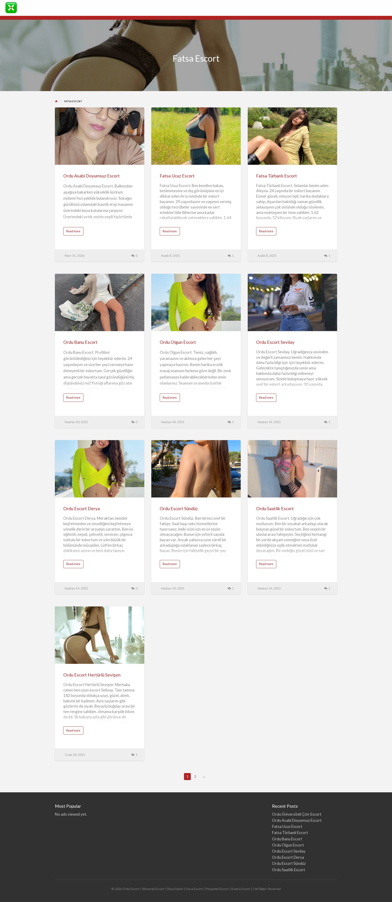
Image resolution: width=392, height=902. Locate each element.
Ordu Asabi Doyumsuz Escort (91, 175)
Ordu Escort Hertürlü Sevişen (91, 674)
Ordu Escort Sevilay (275, 342)
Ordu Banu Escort (80, 342)
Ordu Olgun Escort (178, 342)
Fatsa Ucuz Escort (177, 175)
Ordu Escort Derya (81, 508)
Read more (74, 232)
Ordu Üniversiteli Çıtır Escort (296, 814)
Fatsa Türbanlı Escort (276, 175)
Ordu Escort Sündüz (179, 508)
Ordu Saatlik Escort (275, 508)
